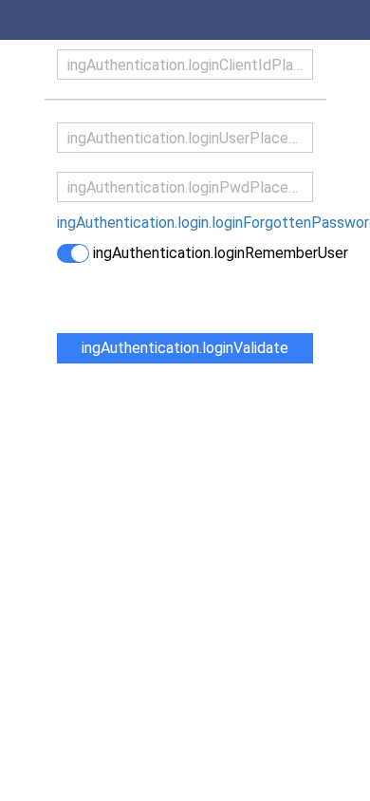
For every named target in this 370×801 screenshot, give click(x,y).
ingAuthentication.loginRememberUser (220, 253)
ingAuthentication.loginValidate (185, 348)
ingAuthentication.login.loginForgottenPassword (185, 223)
